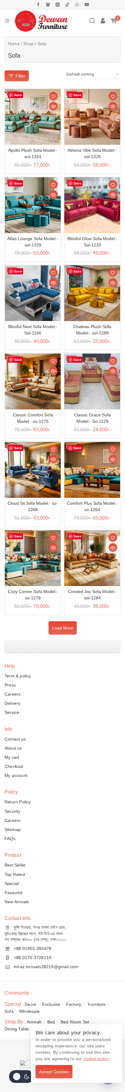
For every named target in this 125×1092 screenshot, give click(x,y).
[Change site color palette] (21, 1076)
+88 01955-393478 (32, 948)
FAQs (10, 838)
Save (18, 95)
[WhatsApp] (77, 4)
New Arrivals (17, 901)
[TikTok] (67, 4)
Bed (51, 1021)
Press (10, 685)
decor (30, 1004)
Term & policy (18, 675)
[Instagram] (57, 4)
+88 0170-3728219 (32, 957)
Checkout (14, 766)
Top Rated (15, 874)
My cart (12, 757)
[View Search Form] (92, 20)
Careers (12, 694)
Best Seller (15, 865)
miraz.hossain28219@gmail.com (46, 966)
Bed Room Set (75, 1021)
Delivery (13, 703)
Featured (14, 892)
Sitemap (13, 829)
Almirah (34, 1021)
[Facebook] (38, 4)
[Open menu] (7, 20)
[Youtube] (87, 4)
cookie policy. (96, 1058)
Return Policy (18, 801)
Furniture (97, 1004)
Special (12, 883)
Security (13, 811)
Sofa (9, 1011)
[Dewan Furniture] (41, 20)
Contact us (15, 739)
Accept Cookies (54, 1071)
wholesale (29, 1011)
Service (12, 712)
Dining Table (17, 1028)
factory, (74, 1004)
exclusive (51, 1004)
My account (16, 775)
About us (13, 748)
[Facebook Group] (48, 4)
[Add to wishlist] (53, 96)
